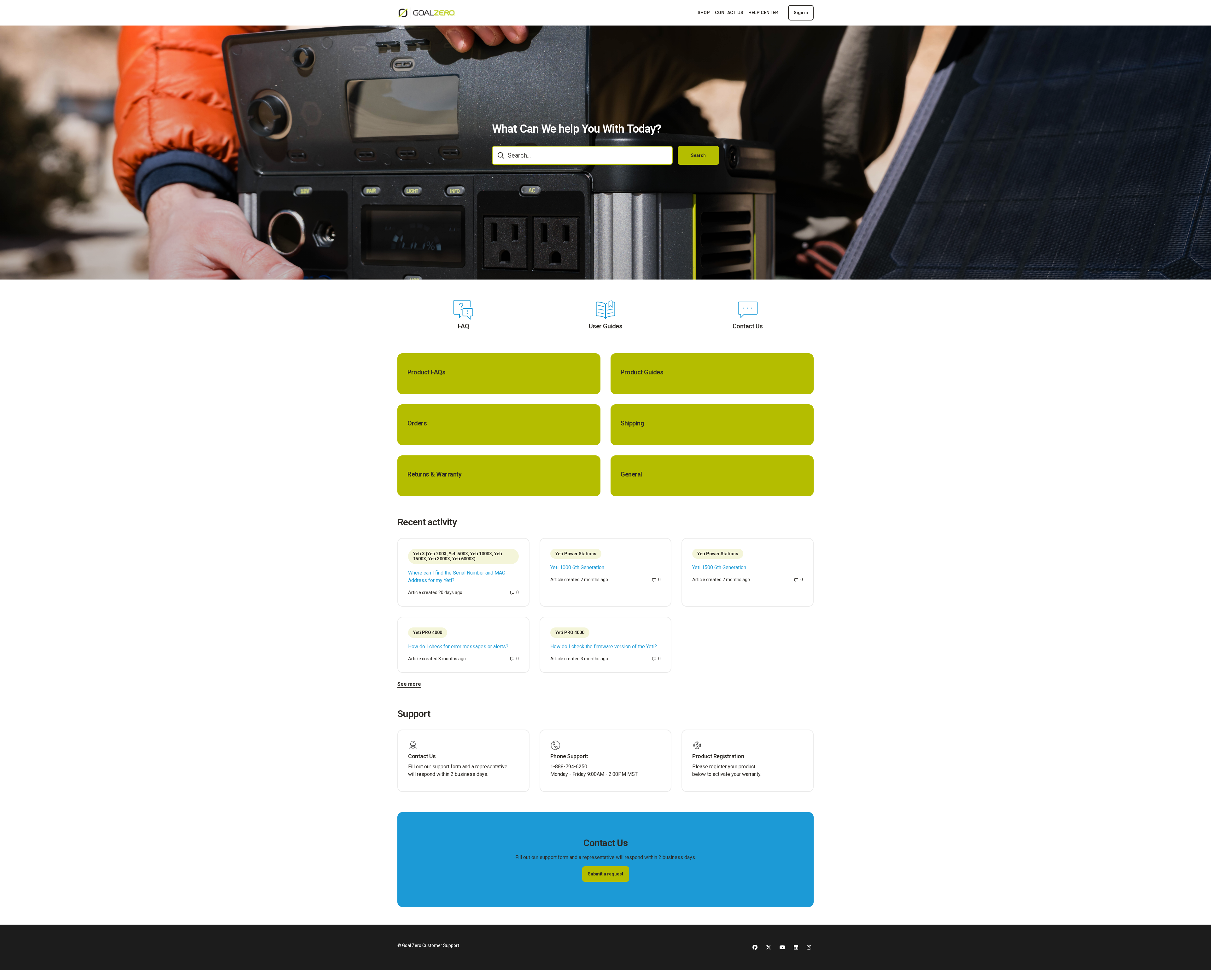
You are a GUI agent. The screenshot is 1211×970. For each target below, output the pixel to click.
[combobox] (582, 155)
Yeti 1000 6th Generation (577, 567)
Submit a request (605, 873)
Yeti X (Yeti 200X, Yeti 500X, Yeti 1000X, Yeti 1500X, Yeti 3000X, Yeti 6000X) (457, 556)
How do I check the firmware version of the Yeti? (603, 647)
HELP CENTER (763, 12)
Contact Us (748, 326)
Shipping (632, 423)
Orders (417, 423)
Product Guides (642, 372)
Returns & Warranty (434, 474)
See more (409, 684)
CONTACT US (729, 12)
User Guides (606, 326)
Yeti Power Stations (575, 553)
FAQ (463, 326)
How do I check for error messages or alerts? (458, 647)
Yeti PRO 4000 (427, 632)
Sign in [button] (801, 12)
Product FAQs (426, 372)
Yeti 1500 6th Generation (719, 567)
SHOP (704, 12)
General (631, 474)
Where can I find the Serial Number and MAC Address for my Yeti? (456, 576)
